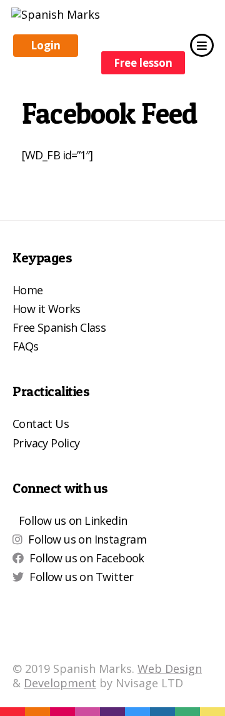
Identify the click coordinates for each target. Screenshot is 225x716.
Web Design (170, 668)
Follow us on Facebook (86, 557)
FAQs (25, 346)
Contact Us (40, 423)
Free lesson (143, 63)
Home (27, 289)
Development (60, 682)
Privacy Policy (46, 442)
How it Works (46, 308)
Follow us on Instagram (87, 539)
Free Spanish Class (59, 327)
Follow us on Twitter (81, 576)
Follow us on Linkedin (73, 520)
